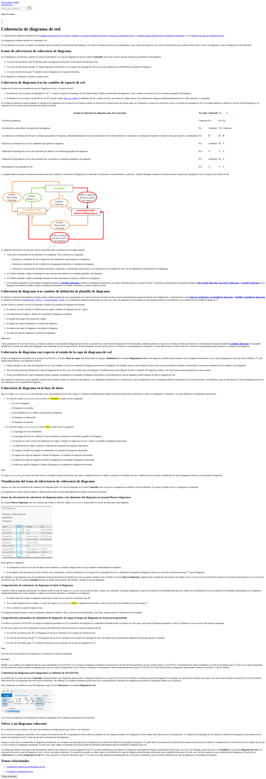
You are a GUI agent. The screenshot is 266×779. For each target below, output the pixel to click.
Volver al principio (9, 776)
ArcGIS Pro (6, 5)
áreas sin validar (71, 98)
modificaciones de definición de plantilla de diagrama (161, 36)
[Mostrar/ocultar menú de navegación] (13, 5)
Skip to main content (10, 2)
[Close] (2, 20)
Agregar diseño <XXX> (55, 300)
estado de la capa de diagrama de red (207, 36)
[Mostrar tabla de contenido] (2, 22)
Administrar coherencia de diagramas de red (26, 767)
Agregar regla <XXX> (32, 300)
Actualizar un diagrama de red (20, 771)
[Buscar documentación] (29, 8)
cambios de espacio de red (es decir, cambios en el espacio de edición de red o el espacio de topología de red (87, 36)
